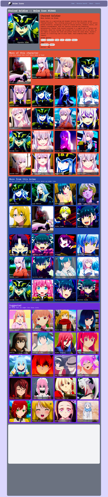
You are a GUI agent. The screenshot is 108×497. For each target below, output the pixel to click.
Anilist (43, 47)
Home (72, 3)
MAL (49, 47)
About (91, 3)
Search (97, 3)
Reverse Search (82, 3)
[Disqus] (54, 444)
